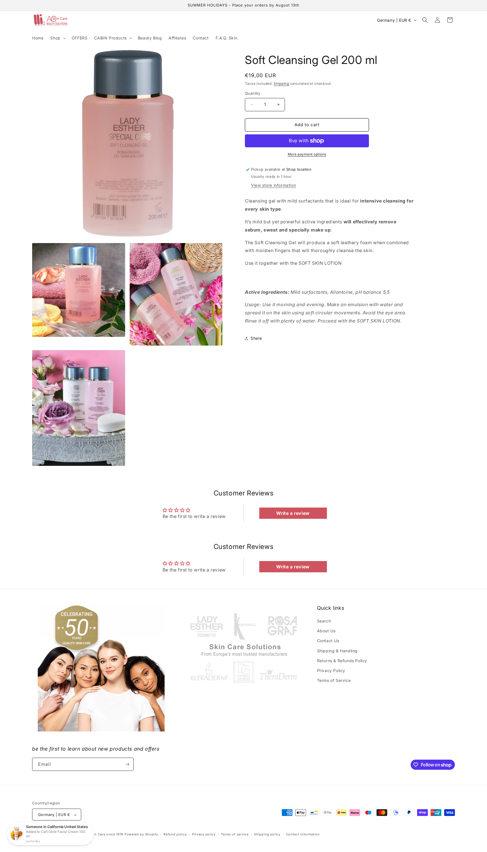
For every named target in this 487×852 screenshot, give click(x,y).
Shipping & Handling (337, 650)
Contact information (303, 834)
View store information (273, 185)
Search (324, 621)
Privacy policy (204, 834)
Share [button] (256, 338)
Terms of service (234, 834)
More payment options (307, 154)
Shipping (281, 83)
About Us (326, 630)
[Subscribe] (127, 764)
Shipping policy (267, 834)
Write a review (292, 513)
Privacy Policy (331, 670)
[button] (57, 38)
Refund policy (175, 834)
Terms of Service (334, 680)
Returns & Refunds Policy (342, 660)
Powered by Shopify (141, 835)
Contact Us (328, 640)
